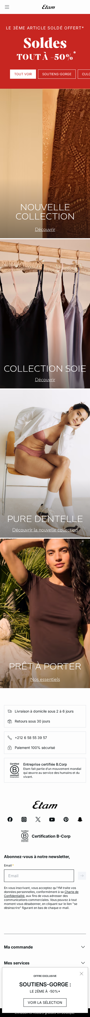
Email (9, 865)
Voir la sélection (45, 1002)
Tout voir (23, 74)
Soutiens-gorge (57, 74)
